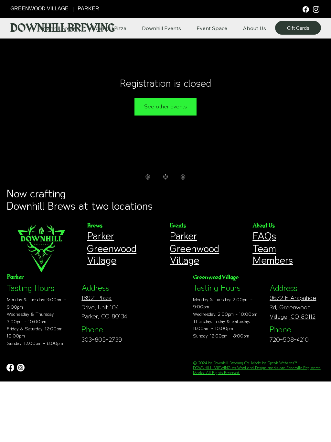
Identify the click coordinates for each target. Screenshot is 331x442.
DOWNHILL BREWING (62, 28)
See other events (165, 107)
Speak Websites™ (282, 362)
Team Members (272, 254)
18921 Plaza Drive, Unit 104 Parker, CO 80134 (104, 307)
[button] (254, 28)
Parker (100, 236)
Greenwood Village (111, 254)
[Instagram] (316, 9)
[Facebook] (305, 9)
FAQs (264, 236)
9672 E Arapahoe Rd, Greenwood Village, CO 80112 (293, 307)
